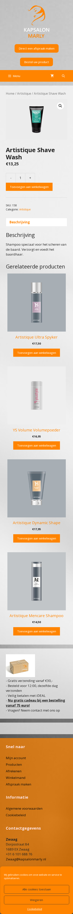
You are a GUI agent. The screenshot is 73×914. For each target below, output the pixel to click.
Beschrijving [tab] (19, 222)
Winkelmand (16, 777)
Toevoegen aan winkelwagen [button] (36, 353)
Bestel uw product (36, 62)
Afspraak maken (18, 784)
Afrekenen (13, 771)
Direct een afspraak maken (37, 48)
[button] (60, 105)
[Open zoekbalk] (63, 76)
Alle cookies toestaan (36, 889)
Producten (14, 764)
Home (10, 93)
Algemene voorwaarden (24, 808)
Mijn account (16, 758)
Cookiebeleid (34, 909)
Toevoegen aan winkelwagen (29, 187)
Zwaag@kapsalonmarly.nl (26, 859)
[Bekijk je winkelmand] (52, 76)
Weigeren (36, 900)
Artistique (24, 93)
